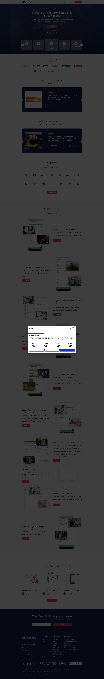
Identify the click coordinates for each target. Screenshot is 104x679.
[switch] (45, 346)
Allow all (67, 350)
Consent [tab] (35, 331)
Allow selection (52, 350)
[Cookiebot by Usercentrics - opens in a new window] (70, 328)
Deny (36, 350)
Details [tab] (52, 331)
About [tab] (68, 331)
